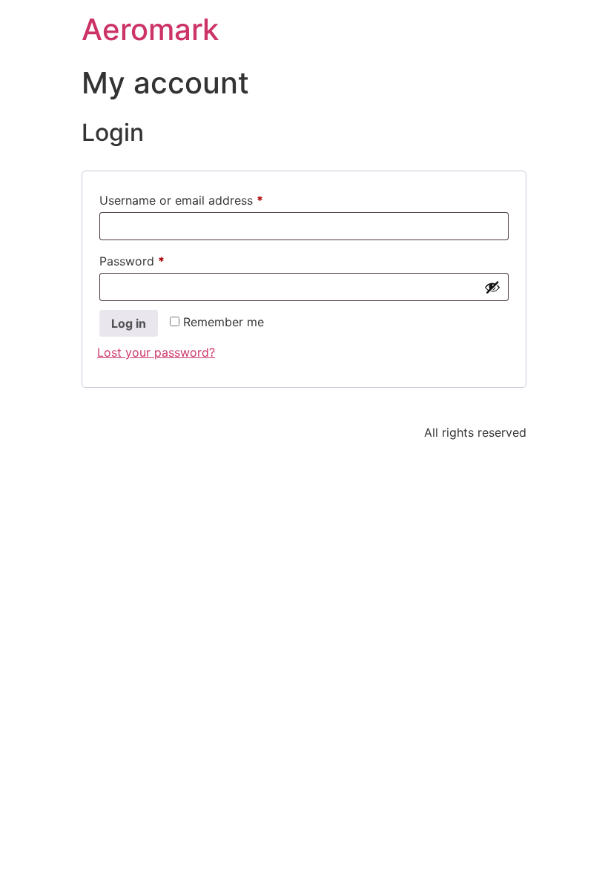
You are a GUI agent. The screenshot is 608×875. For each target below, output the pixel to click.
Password (156, 258)
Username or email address (205, 198)
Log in (128, 323)
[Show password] (492, 287)
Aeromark (150, 29)
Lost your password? (156, 352)
